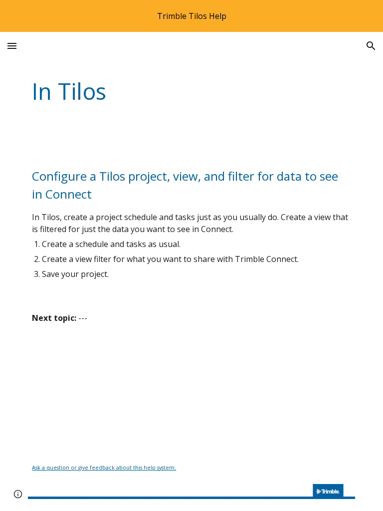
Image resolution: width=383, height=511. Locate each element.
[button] (12, 45)
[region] (191, 16)
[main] (163, 91)
